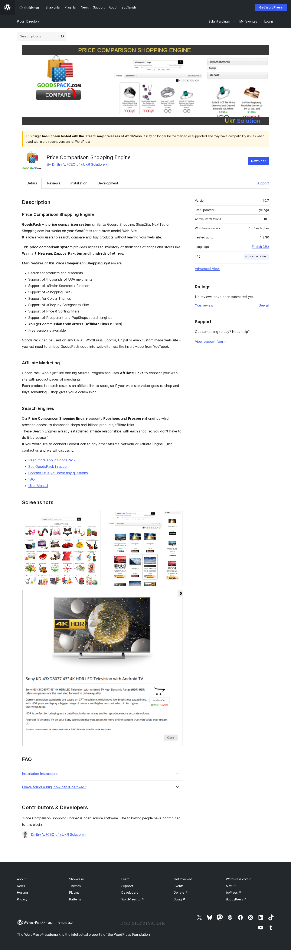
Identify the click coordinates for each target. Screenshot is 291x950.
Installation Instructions (40, 774)
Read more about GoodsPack (52, 460)
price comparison (256, 256)
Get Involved (183, 879)
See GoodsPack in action (48, 466)
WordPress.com (239, 879)
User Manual (38, 486)
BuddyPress (236, 899)
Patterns (75, 899)
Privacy (22, 899)
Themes (75, 886)
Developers (129, 892)
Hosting (22, 892)
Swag (179, 899)
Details (31, 183)
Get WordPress (271, 7)
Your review (204, 305)
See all (264, 305)
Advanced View (207, 269)
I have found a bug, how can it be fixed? (54, 787)
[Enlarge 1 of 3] (95, 516)
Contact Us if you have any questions (58, 473)
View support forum (210, 341)
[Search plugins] (62, 36)
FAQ (31, 479)
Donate (181, 892)
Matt (231, 886)
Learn (125, 879)
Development (107, 183)
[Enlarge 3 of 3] (177, 595)
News (21, 886)
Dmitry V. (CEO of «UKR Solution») (79, 164)
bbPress (233, 892)
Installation (78, 183)
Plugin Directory (28, 21)
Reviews (53, 183)
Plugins (74, 892)
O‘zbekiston (65, 923)
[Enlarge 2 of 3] (177, 516)
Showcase (76, 879)
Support (263, 183)
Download (258, 161)
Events (178, 886)
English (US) (260, 246)
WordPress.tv (132, 899)
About (21, 879)
